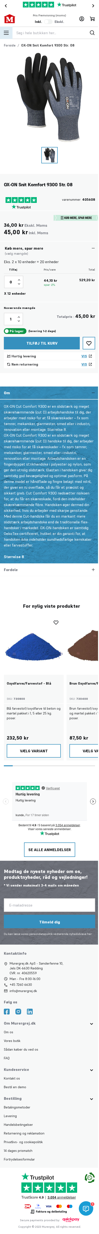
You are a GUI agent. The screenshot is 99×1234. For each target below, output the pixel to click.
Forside (10, 45)
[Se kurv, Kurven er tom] (92, 19)
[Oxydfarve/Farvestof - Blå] (34, 645)
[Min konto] (82, 19)
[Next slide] (94, 6)
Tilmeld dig (49, 922)
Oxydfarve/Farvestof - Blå (29, 683)
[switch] (48, 21)
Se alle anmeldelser (49, 849)
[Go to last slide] (5, 6)
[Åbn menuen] (6, 33)
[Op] (19, 280)
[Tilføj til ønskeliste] (89, 343)
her (89, 934)
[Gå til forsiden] (13, 19)
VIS (84, 356)
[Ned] (19, 283)
